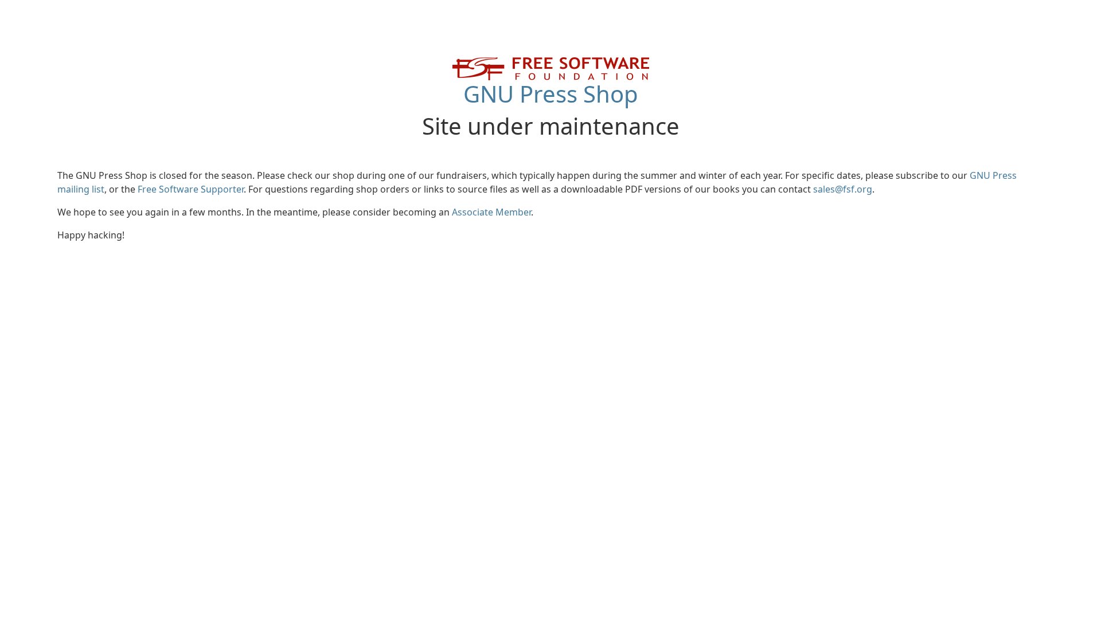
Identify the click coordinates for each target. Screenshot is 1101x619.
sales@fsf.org (842, 189)
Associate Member (491, 212)
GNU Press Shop (550, 93)
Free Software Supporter (191, 189)
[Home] (550, 67)
